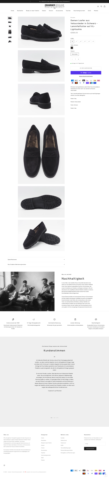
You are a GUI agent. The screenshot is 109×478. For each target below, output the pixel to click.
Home (12, 10)
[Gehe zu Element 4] (10, 32)
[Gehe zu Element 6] (10, 41)
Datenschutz (64, 440)
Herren (51, 10)
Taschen (68, 10)
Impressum (63, 443)
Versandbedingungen (66, 448)
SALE (89, 10)
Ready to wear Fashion (32, 10)
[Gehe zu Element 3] (10, 26)
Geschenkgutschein (79, 10)
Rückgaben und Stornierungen (68, 452)
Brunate (73, 17)
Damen (44, 10)
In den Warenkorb (86, 68)
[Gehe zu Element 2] (10, 22)
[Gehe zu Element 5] (10, 37)
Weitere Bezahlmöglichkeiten (86, 76)
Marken (96, 10)
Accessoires (59, 10)
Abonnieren (90, 448)
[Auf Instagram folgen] (4, 465)
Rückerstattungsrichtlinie (67, 450)
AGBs (62, 445)
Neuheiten (20, 10)
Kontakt (62, 438)
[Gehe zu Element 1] (10, 18)
